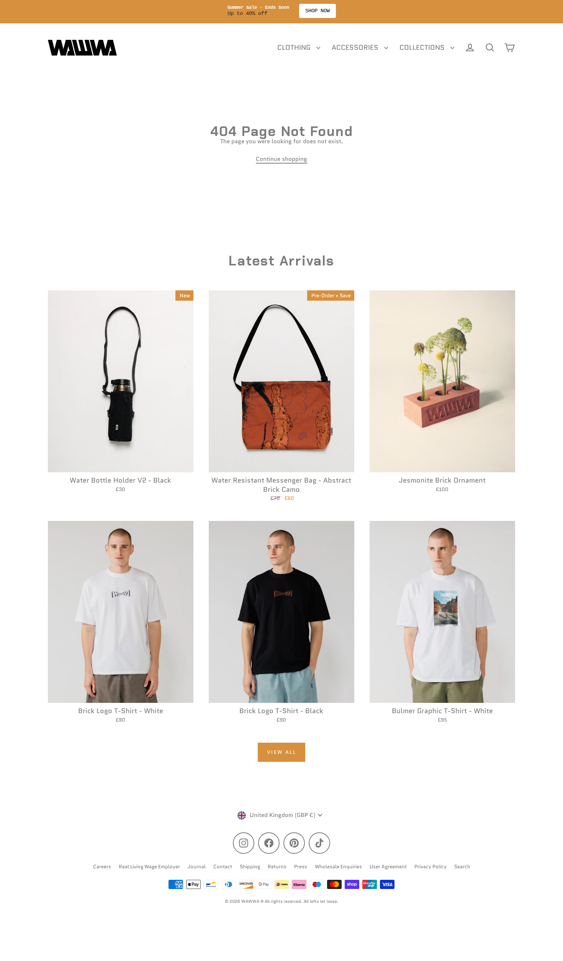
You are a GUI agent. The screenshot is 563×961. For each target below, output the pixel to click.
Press (300, 866)
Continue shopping (281, 159)
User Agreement (388, 866)
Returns (277, 866)
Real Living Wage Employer (149, 866)
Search (462, 866)
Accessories (356, 47)
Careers (102, 866)
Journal (197, 866)
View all (281, 752)
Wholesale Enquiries (338, 866)
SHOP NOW (321, 11)
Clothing (295, 47)
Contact (222, 866)
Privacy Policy (430, 866)
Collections (423, 47)
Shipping (250, 866)
